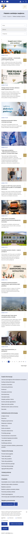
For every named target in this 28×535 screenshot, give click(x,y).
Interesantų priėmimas (7, 387)
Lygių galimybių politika (7, 468)
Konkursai (3, 389)
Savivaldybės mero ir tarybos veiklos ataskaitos (12, 482)
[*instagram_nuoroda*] (2, 1)
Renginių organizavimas (7, 420)
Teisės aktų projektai (6, 458)
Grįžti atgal (24, 365)
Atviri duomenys (5, 394)
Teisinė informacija (7, 451)
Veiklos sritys (4, 425)
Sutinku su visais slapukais (16, 523)
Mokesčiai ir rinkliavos (6, 423)
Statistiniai (19, 517)
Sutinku (4, 523)
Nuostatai (3, 418)
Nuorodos (3, 409)
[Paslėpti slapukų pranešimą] (26, 512)
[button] (25, 60)
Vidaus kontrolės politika (7, 404)
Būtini (4, 517)
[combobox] (14, 25)
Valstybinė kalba (5, 397)
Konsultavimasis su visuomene (8, 435)
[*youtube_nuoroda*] (7, 1)
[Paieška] (26, 1)
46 (19, 361)
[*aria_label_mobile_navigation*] (25, 6)
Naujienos (9, 16)
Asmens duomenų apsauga (8, 463)
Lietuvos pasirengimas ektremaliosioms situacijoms (14, 379)
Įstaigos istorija (5, 416)
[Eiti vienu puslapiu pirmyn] (25, 362)
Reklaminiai (5, 520)
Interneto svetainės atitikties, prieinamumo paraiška (12, 446)
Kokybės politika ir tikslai (7, 399)
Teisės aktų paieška (6, 456)
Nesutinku (5, 528)
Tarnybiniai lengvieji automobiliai (9, 438)
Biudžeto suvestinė (6, 487)
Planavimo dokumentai (7, 430)
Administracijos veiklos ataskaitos (9, 484)
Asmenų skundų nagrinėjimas (8, 401)
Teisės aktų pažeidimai (6, 461)
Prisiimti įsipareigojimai (7, 494)
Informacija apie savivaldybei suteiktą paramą (12, 496)
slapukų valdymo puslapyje (15, 515)
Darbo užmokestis (5, 428)
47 (21, 361)
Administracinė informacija (9, 413)
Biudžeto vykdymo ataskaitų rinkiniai (10, 489)
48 (23, 361)
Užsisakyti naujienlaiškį (8, 504)
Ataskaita (4, 479)
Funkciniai (11, 517)
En (23, 1)
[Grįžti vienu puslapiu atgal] (3, 362)
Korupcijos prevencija (6, 392)
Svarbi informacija (6, 376)
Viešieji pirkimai (6, 472)
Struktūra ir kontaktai (6, 384)
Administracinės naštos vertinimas (9, 406)
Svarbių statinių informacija (8, 382)
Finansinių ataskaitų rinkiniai (8, 491)
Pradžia (4, 16)
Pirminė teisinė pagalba (7, 453)
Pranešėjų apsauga (6, 433)
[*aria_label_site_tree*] (20, 1)
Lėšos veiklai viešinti (6, 440)
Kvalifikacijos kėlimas (6, 443)
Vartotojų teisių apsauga (7, 466)
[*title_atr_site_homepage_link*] (3, 6)
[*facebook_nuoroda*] (4, 1)
